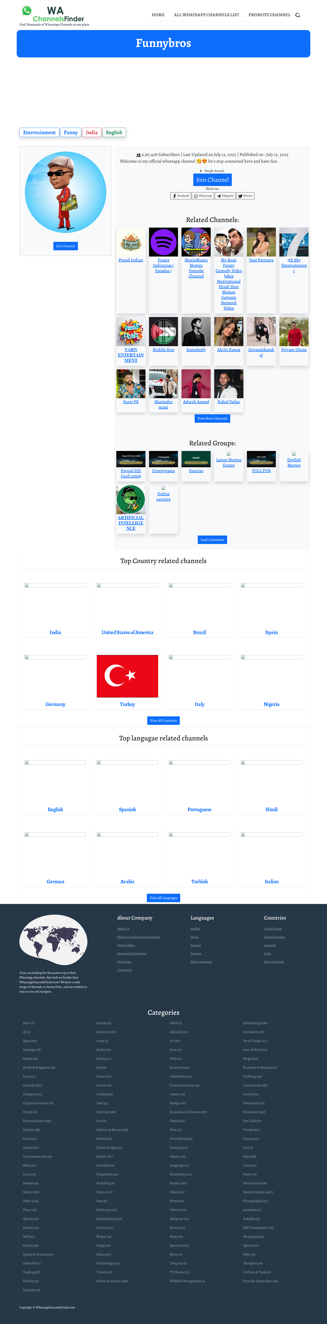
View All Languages (163, 897)
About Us (123, 929)
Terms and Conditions (131, 953)
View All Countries (163, 720)
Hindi (194, 937)
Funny (71, 132)
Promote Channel (269, 15)
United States (273, 929)
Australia (270, 945)
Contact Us (124, 970)
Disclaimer (124, 962)
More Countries (274, 962)
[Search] (298, 15)
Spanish (196, 945)
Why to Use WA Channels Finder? (138, 937)
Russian (196, 953)
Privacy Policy (126, 945)
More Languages (201, 962)
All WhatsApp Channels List (206, 15)
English (114, 132)
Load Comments (212, 539)
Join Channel (65, 246)
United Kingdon (274, 937)
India (92, 132)
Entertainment (39, 132)
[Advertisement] (163, 91)
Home (158, 15)
